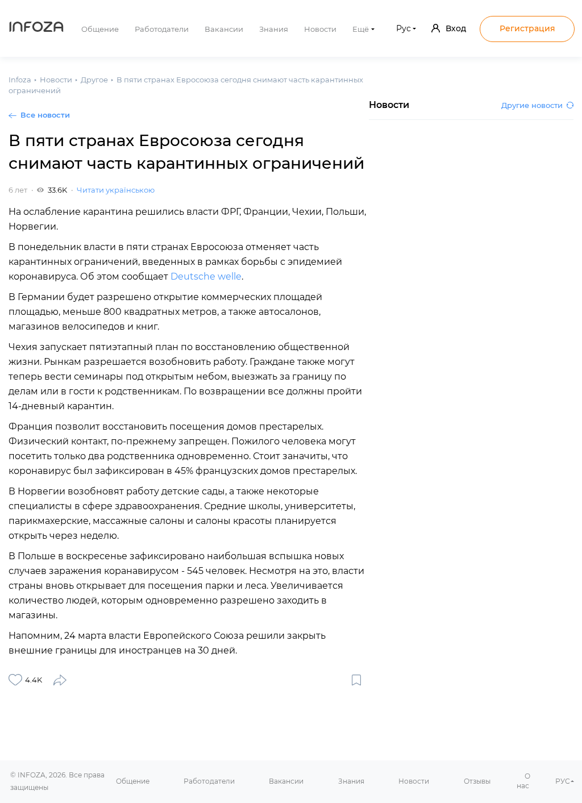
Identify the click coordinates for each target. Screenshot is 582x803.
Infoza (36, 28)
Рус (403, 28)
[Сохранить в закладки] (356, 679)
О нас (523, 781)
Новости (320, 29)
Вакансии (224, 29)
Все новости (45, 114)
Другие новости (532, 105)
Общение (100, 29)
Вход (456, 28)
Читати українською (116, 189)
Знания (273, 29)
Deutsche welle (206, 276)
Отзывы (477, 781)
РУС (562, 781)
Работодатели (162, 29)
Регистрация (527, 28)
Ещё (360, 29)
